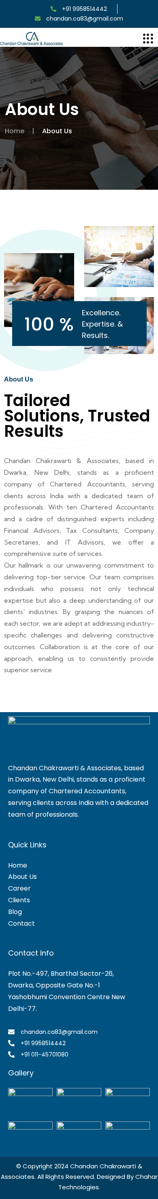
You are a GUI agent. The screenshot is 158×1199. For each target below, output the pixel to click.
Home (14, 131)
